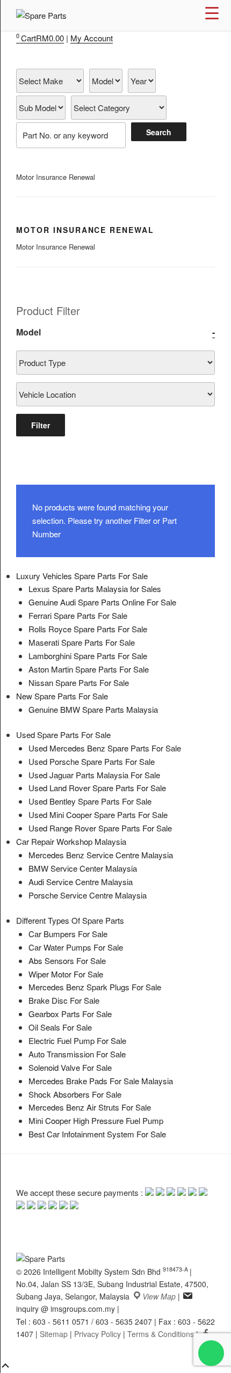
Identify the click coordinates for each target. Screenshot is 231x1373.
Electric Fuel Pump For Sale (77, 1040)
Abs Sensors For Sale (67, 960)
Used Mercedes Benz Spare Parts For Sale (104, 748)
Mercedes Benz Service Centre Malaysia (100, 854)
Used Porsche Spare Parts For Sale (91, 761)
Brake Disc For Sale (63, 1000)
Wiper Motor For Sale (65, 974)
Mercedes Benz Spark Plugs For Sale (94, 986)
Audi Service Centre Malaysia (80, 881)
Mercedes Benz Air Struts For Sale (89, 1107)
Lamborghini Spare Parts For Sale (87, 655)
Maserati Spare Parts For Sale (81, 642)
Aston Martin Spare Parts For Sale (88, 669)
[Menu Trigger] (212, 12)
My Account (91, 37)
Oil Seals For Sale (60, 1027)
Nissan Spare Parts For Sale (78, 682)
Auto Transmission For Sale (77, 1054)
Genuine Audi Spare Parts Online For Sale (102, 602)
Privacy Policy (97, 1333)
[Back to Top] (5, 1366)
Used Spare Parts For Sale (63, 734)
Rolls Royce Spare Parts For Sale (87, 628)
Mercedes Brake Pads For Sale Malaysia (100, 1080)
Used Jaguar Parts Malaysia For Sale (94, 774)
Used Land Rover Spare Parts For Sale (97, 787)
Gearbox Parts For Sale (70, 1013)
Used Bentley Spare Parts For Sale (89, 801)
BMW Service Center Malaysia (82, 868)
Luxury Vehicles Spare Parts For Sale (82, 575)
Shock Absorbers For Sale (74, 1094)
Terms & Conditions (160, 1333)
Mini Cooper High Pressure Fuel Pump (95, 1120)
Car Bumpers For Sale (67, 933)
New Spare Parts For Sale (62, 696)
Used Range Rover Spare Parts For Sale (100, 828)
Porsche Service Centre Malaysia (87, 895)
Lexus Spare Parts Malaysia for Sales (94, 588)
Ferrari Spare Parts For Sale (77, 615)
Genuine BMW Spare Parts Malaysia (93, 709)
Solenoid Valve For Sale (70, 1067)
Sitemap (54, 1333)
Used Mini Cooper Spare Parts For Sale (98, 814)
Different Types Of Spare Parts (70, 920)
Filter (40, 425)
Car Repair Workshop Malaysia (71, 841)
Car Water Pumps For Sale (75, 947)
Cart (40, 37)
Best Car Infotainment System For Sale (97, 1134)
